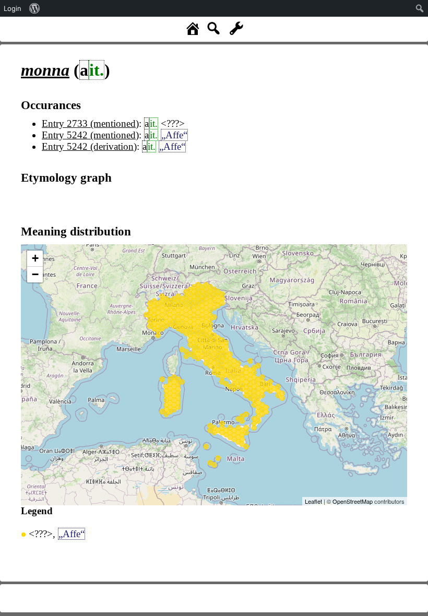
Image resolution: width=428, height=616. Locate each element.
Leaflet (313, 501)
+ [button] (35, 258)
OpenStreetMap (352, 501)
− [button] (35, 274)
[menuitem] (35, 8)
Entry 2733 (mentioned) (90, 123)
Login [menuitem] (12, 8)
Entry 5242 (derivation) (89, 146)
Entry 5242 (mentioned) (90, 134)
